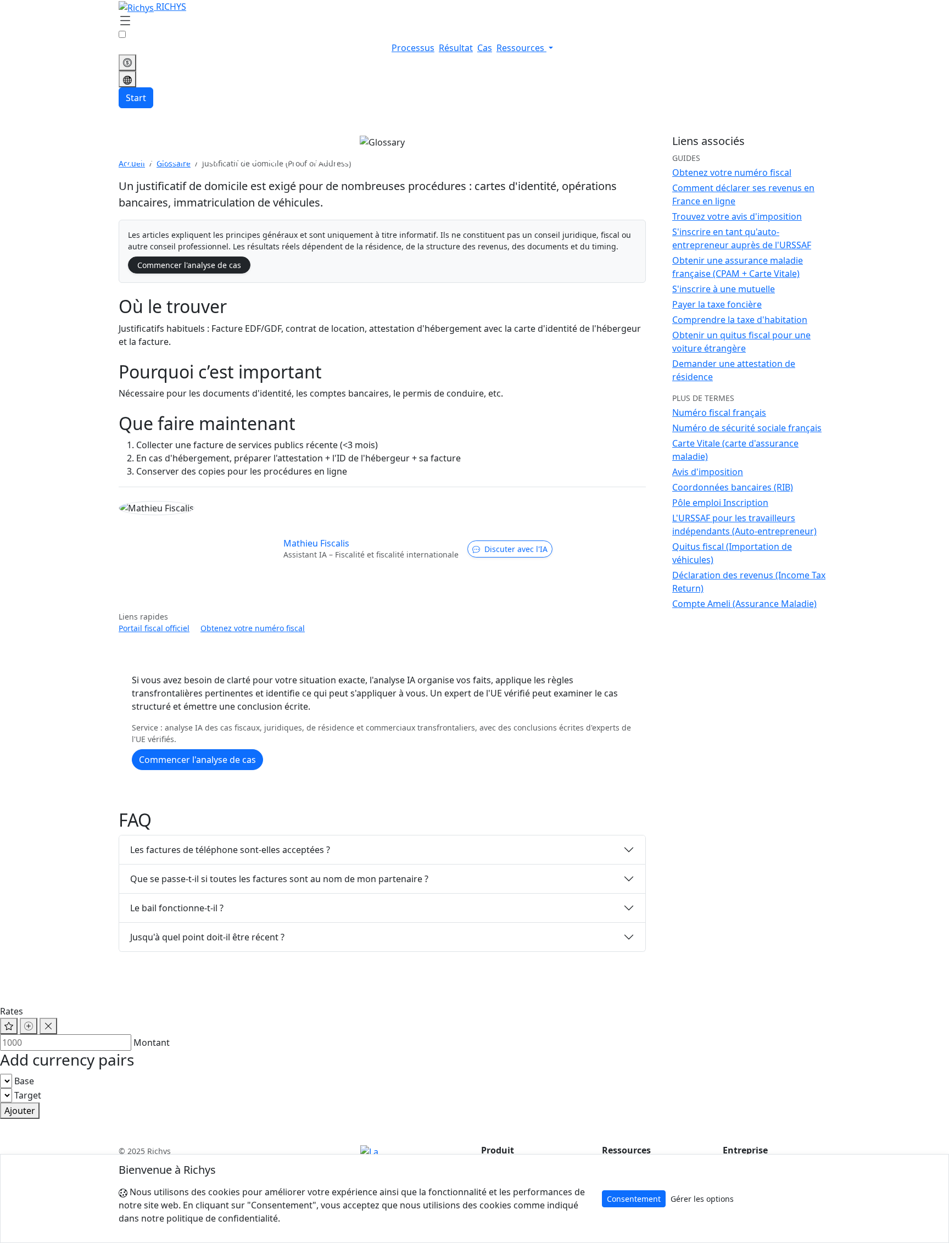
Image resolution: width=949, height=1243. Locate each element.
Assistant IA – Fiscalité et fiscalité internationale (371, 554)
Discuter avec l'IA (516, 549)
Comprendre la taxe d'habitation (739, 320)
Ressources (521, 48)
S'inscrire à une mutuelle (723, 289)
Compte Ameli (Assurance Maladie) (744, 604)
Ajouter (19, 1111)
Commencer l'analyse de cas (189, 265)
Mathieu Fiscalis (316, 543)
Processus (413, 48)
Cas (484, 48)
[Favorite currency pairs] (9, 1026)
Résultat (456, 48)
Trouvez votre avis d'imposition (737, 216)
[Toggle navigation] (125, 21)
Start (136, 98)
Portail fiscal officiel (154, 628)
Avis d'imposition (707, 472)
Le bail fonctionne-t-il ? (177, 908)
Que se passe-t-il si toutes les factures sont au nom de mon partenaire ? (279, 879)
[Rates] (127, 62)
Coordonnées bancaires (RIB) (732, 487)
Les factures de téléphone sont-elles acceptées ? (230, 850)
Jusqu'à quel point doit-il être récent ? (207, 937)
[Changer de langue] (127, 79)
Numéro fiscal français (719, 412)
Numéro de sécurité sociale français (747, 428)
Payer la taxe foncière (717, 304)
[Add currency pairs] (28, 1026)
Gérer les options (702, 1199)
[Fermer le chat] (48, 1026)
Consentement (634, 1199)
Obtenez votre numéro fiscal (252, 628)
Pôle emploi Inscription (720, 503)
